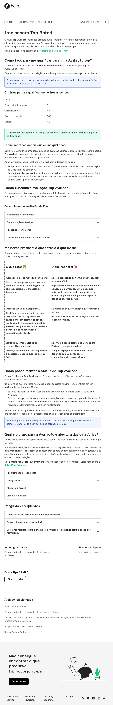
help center (9, 22)
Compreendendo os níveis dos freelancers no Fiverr (31, 612)
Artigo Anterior (17, 547)
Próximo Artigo (88, 547)
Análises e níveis (46, 22)
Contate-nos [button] (19, 681)
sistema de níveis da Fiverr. (54, 51)
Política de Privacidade (30, 698)
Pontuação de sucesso (16, 607)
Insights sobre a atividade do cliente (23, 626)
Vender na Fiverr (26, 22)
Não (20, 579)
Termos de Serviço (12, 698)
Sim (10, 579)
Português (69, 697)
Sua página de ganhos (15, 632)
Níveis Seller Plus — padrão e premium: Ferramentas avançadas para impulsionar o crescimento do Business (47, 619)
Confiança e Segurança (50, 698)
